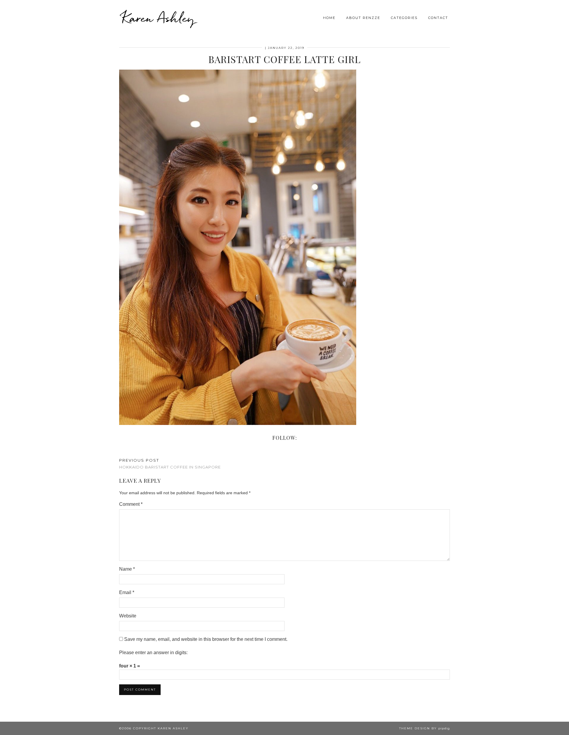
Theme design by (424, 728)
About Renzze (363, 18)
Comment (131, 504)
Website (127, 615)
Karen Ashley (158, 17)
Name (127, 569)
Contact (438, 18)
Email (126, 592)
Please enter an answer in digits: (153, 652)
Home (329, 18)
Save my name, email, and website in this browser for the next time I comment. (205, 639)
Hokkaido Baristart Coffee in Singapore (170, 463)
